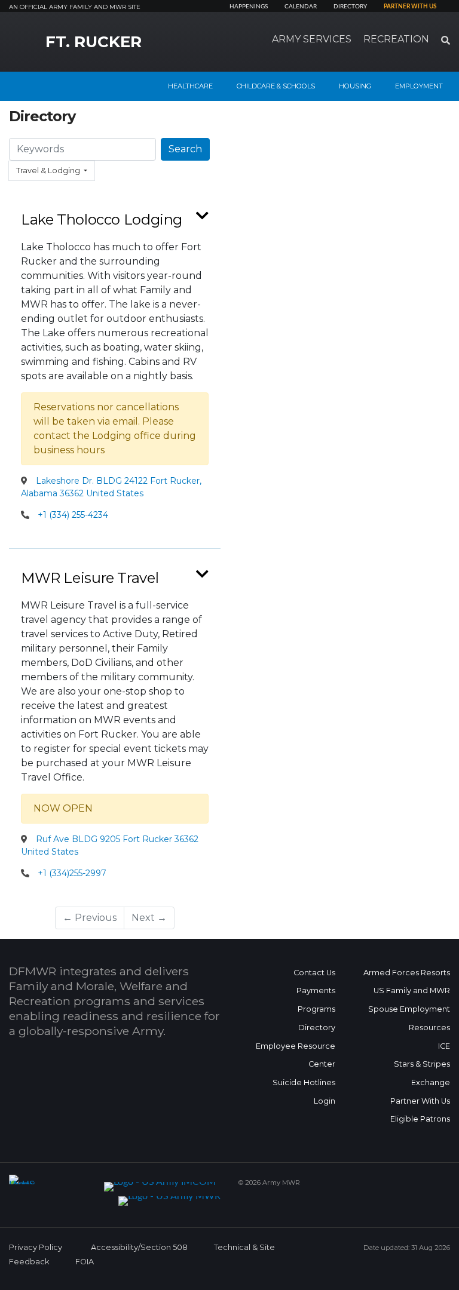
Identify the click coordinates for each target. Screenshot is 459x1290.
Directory (350, 7)
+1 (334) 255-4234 (73, 514)
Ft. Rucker (93, 42)
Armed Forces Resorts (406, 972)
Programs (316, 1009)
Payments (315, 990)
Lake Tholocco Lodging (101, 219)
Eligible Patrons (420, 1118)
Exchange (430, 1082)
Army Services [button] (311, 39)
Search (185, 149)
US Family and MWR (412, 990)
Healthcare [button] (190, 86)
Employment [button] (419, 86)
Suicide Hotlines (304, 1082)
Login (324, 1100)
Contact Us (314, 972)
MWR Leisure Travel (89, 577)
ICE (444, 1046)
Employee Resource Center (295, 1055)
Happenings (249, 7)
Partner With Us (420, 1100)
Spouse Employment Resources (409, 1018)
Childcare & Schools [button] (276, 86)
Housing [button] (355, 86)
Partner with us (410, 7)
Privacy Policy (35, 1247)
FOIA (84, 1261)
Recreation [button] (396, 39)
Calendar (300, 7)
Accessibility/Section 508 (139, 1247)
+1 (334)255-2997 (72, 873)
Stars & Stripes (422, 1063)
